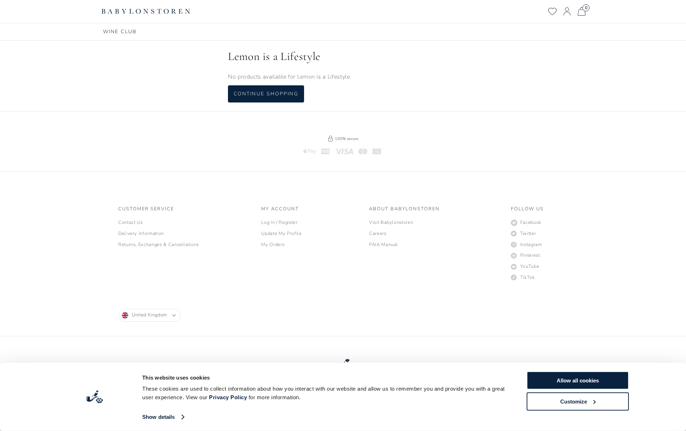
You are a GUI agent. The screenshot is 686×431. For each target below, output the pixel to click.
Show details (158, 417)
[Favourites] (552, 11)
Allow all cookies (578, 380)
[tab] (119, 31)
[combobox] (149, 315)
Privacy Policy (228, 397)
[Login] (567, 11)
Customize (573, 401)
